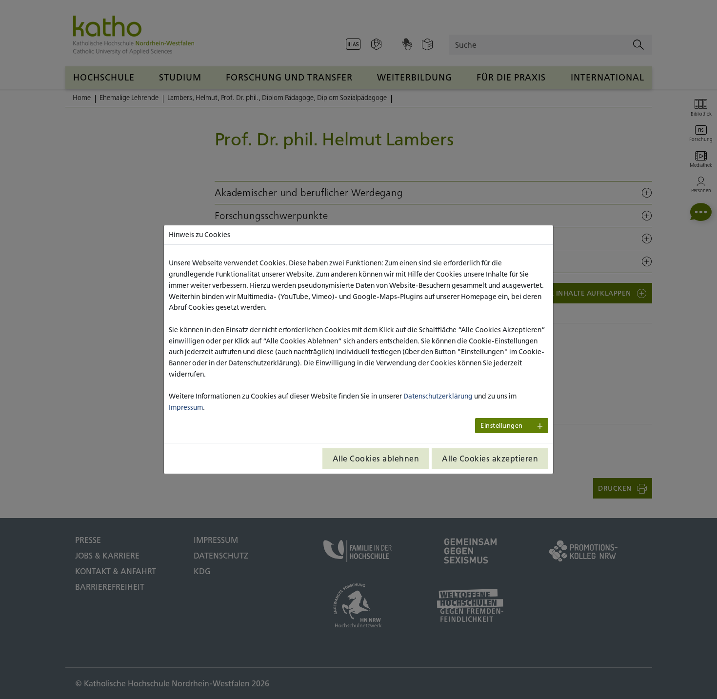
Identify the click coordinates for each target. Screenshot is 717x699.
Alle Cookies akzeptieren (490, 458)
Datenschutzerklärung (438, 396)
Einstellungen (501, 425)
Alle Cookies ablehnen (376, 458)
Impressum (186, 407)
